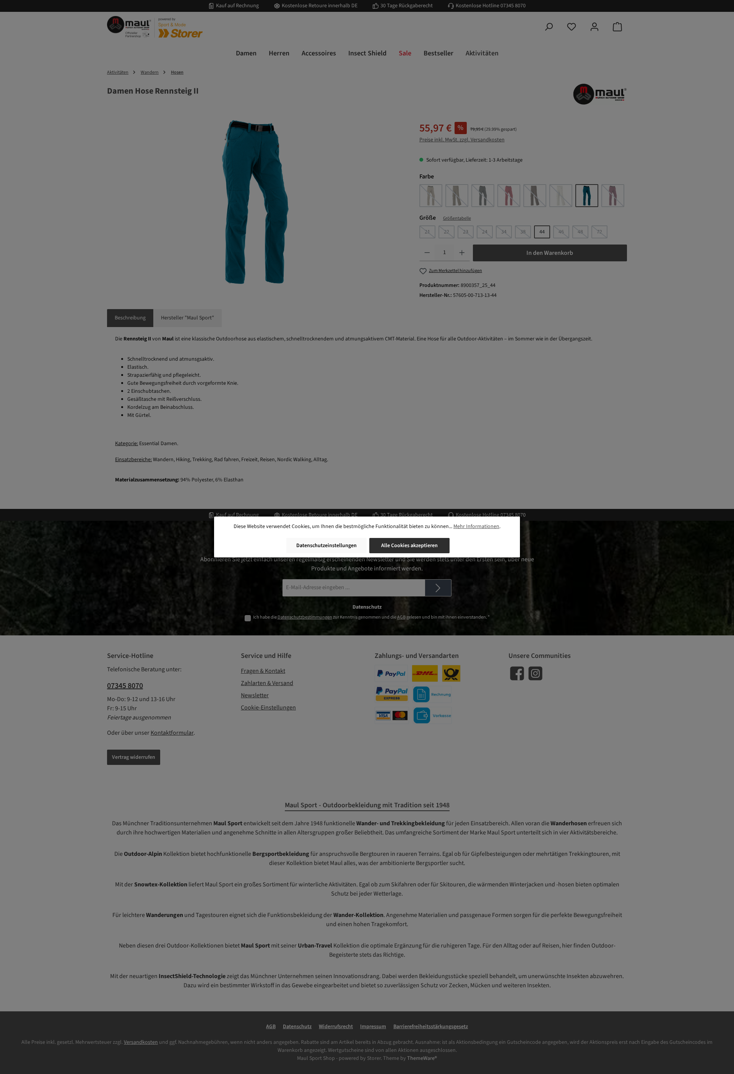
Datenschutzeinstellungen (326, 545)
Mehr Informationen (476, 526)
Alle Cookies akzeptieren (409, 545)
